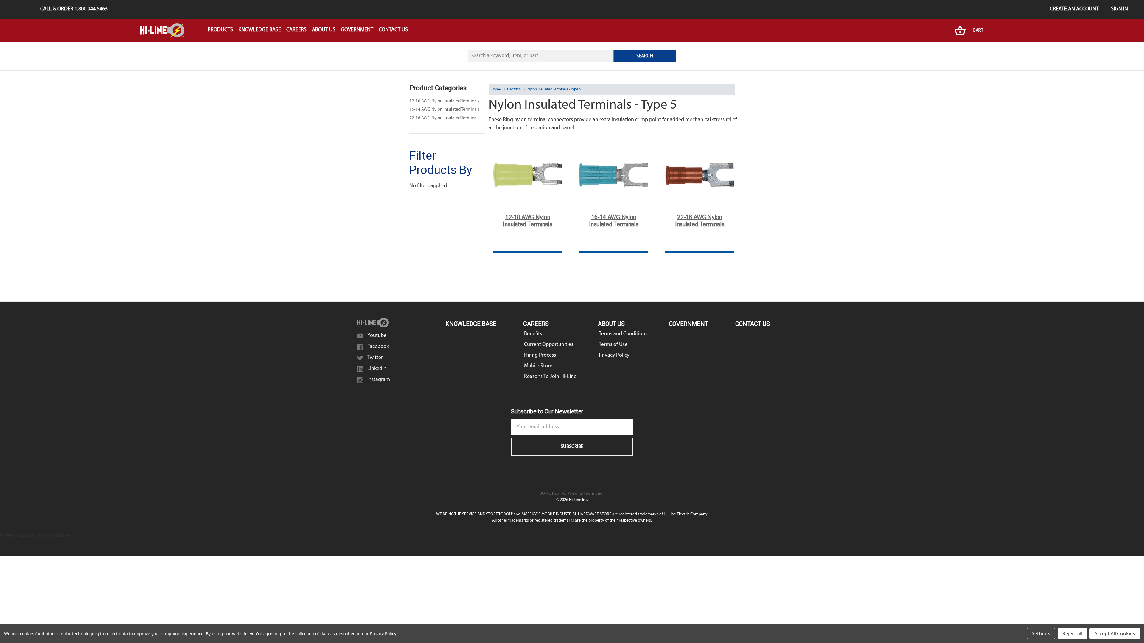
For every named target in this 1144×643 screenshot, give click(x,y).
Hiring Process (540, 355)
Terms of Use (613, 344)
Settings (1041, 633)
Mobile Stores (539, 366)
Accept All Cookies (1114, 633)
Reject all (1072, 633)
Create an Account (1074, 9)
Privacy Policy (614, 355)
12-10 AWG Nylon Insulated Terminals (444, 101)
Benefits (533, 334)
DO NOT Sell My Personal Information (572, 493)
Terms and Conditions (623, 334)
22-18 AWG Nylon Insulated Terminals (444, 118)
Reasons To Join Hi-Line (550, 377)
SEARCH (644, 56)
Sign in (1119, 9)
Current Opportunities (548, 344)
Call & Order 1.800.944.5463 (74, 9)
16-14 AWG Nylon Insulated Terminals (444, 109)
